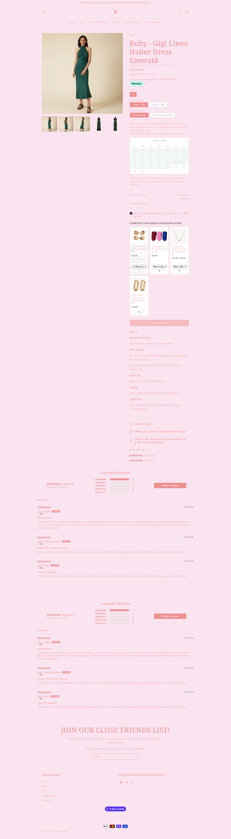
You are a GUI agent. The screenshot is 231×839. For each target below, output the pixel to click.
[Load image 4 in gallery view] (98, 124)
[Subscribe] (136, 756)
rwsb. (50, 831)
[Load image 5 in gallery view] (115, 124)
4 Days (139, 104)
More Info (137, 216)
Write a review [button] (170, 485)
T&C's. (45, 790)
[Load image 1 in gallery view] (49, 124)
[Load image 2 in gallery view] (66, 124)
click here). (140, 408)
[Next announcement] (188, 2)
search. (45, 781)
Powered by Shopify (61, 831)
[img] (44, 507)
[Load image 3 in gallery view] (82, 124)
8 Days (158, 104)
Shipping (133, 74)
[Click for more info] (139, 236)
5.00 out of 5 (68, 483)
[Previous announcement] (43, 2)
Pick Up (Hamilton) (162, 115)
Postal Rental (139, 115)
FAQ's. (45, 786)
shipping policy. (49, 795)
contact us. (47, 800)
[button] (45, 12)
